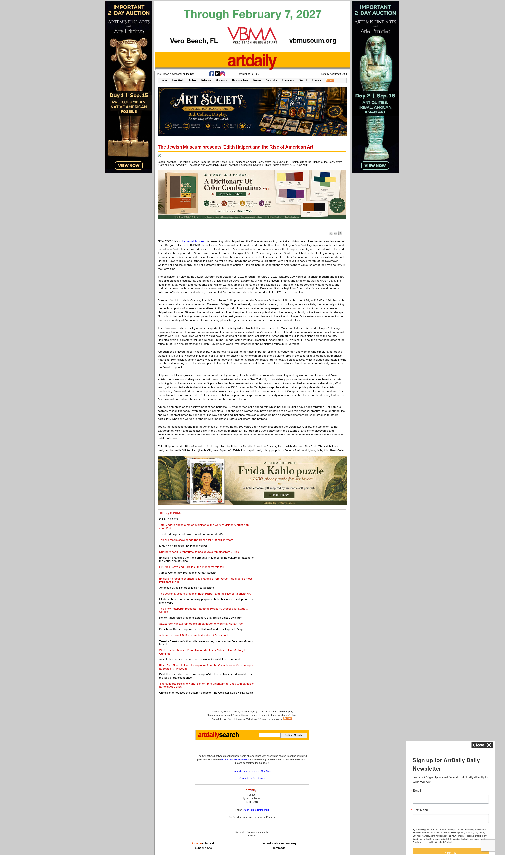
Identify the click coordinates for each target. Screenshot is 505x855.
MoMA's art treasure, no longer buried (183, 545)
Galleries (206, 80)
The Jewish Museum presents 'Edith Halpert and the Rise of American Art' (205, 593)
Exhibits (227, 711)
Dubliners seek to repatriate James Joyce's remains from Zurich (199, 551)
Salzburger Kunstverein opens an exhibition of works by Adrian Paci (201, 623)
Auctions (282, 715)
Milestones (246, 711)
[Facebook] (211, 75)
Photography (285, 711)
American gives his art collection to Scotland (186, 587)
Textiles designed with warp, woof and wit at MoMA (191, 534)
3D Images (264, 719)
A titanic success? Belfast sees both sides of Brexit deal (193, 635)
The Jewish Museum (193, 241)
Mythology (251, 719)
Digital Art (258, 711)
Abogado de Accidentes (252, 778)
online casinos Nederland (235, 759)
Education (239, 719)
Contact (316, 80)
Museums (221, 80)
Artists (192, 80)
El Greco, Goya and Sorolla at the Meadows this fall (191, 566)
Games (257, 80)
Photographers (240, 80)
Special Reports (249, 715)
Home (164, 80)
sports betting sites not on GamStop (252, 771)
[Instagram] (222, 75)
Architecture (271, 711)
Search (303, 80)
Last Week (178, 80)
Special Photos (232, 715)
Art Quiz (228, 719)
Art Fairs (292, 715)
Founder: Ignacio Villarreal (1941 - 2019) (252, 798)
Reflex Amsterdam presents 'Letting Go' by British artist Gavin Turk (200, 617)
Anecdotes (217, 719)
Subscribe (271, 80)
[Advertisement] (301, 538)
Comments (288, 80)
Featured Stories (268, 715)
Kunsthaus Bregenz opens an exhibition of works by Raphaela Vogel (201, 629)
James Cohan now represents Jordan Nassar (187, 572)
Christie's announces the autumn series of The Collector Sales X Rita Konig (206, 692)
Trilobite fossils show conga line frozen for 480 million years (196, 539)
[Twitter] (217, 75)
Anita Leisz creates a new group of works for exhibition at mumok (199, 659)
